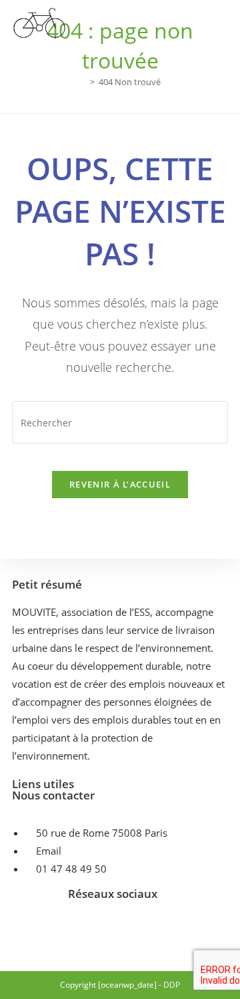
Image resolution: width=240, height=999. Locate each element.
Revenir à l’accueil (120, 484)
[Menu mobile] (223, 24)
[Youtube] (152, 929)
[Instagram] (112, 929)
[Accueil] (82, 82)
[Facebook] (73, 929)
